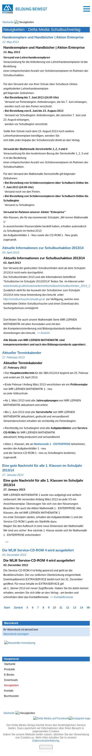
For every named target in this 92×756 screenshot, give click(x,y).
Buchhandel (11, 696)
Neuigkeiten (11, 685)
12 (67, 607)
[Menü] (86, 9)
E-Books (9, 674)
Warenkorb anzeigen (16, 634)
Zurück (18, 607)
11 (60, 607)
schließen (46, 747)
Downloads (11, 680)
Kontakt (8, 690)
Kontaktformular (63, 597)
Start (7, 607)
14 (81, 607)
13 (74, 607)
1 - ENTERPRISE (52, 444)
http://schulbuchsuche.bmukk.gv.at (24, 299)
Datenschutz (46, 751)
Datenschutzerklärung (45, 740)
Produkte (9, 669)
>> (6, 542)
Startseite (8, 22)
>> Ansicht (43, 333)
